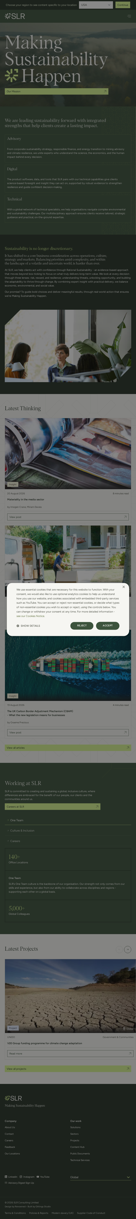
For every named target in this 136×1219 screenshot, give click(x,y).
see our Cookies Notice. (30, 616)
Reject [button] (82, 625)
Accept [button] (108, 625)
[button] (28, 626)
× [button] (123, 587)
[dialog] (68, 609)
